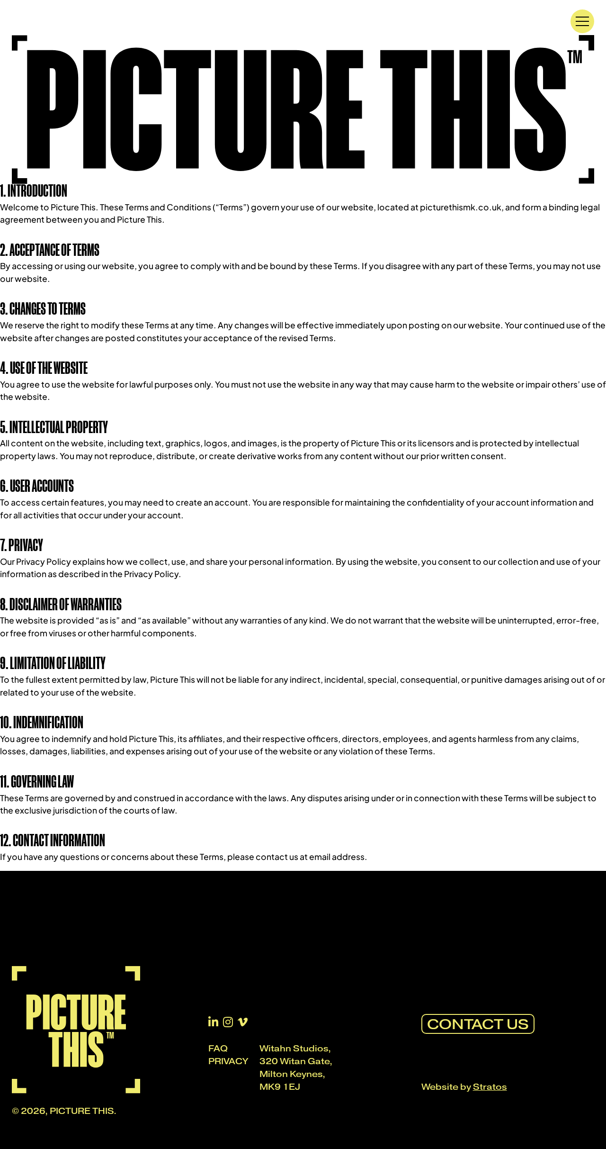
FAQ (218, 1048)
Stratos (490, 1087)
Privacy (228, 1061)
